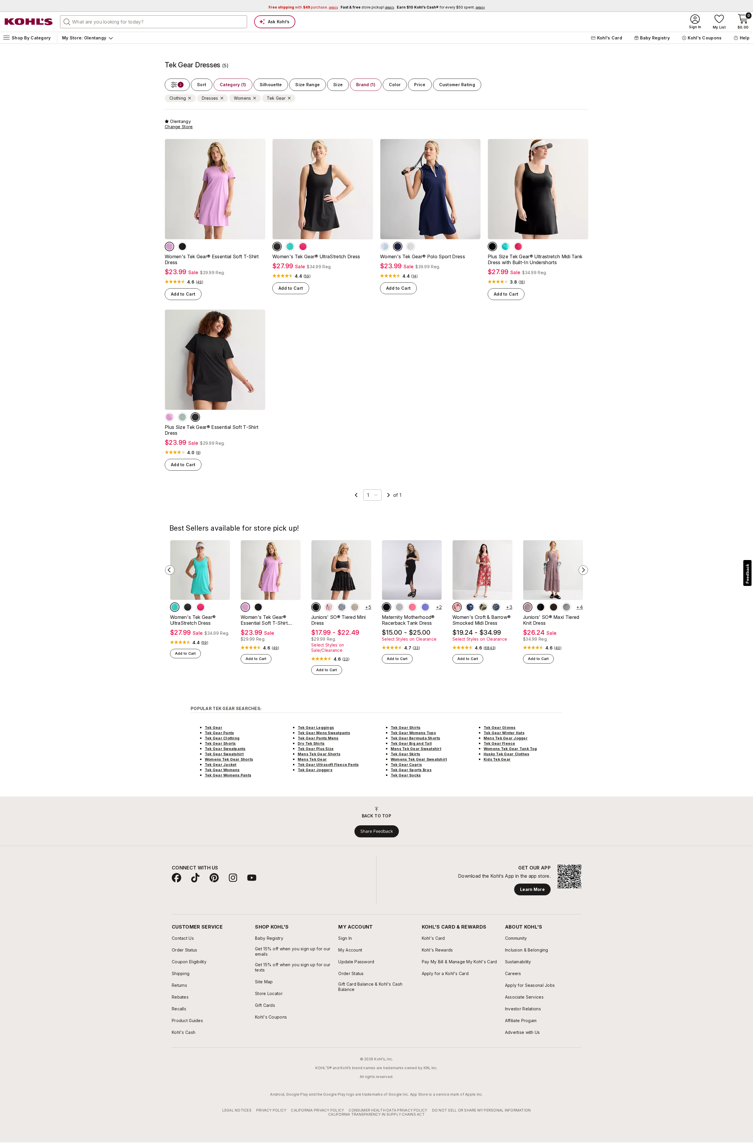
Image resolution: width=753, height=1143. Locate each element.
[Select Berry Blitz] (303, 246)
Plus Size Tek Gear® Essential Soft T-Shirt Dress (211, 430)
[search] (67, 21)
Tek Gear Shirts (406, 727)
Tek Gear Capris (406, 764)
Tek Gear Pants (219, 733)
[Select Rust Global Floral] (457, 607)
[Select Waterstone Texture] (182, 417)
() (199, 282)
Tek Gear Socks (406, 775)
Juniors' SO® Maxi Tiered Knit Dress (551, 620)
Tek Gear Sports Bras (411, 770)
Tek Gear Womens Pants (228, 775)
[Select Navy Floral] (341, 607)
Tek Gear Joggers (315, 770)
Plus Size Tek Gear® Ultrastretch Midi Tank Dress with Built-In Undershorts (535, 259)
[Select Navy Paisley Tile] (470, 607)
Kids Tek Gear (497, 759)
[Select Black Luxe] (540, 607)
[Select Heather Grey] (399, 607)
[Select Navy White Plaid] (566, 607)
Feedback (747, 574)
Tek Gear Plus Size (316, 749)
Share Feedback (376, 831)
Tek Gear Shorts (220, 743)
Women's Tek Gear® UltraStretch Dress (316, 256)
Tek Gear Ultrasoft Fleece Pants (328, 764)
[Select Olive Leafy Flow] (483, 607)
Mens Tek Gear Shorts (319, 754)
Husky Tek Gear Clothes (506, 754)
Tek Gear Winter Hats (504, 733)
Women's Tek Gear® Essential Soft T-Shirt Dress (212, 259)
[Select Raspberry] (412, 607)
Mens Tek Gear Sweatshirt (416, 749)
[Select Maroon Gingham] (527, 607)
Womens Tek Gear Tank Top (510, 749)
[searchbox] (153, 21)
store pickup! (367, 7)
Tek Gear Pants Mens (318, 738)
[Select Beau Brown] (553, 607)
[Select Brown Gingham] (354, 607)
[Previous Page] (356, 495)
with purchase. (303, 7)
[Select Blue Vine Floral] (496, 607)
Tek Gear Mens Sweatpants (324, 733)
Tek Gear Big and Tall (411, 743)
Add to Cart (183, 293)
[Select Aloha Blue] (290, 246)
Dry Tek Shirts (311, 743)
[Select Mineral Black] (182, 246)
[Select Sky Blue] (384, 246)
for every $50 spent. (441, 7)
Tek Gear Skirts (405, 754)
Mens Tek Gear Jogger (506, 738)
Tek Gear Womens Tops (413, 733)
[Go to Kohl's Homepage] (29, 21)
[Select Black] (386, 607)
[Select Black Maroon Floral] (316, 607)
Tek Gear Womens (222, 770)
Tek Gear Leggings (316, 727)
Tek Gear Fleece (499, 743)
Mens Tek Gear (312, 759)
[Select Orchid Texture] (169, 246)
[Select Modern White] (410, 246)
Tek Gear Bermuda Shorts (415, 738)
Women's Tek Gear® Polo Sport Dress (422, 256)
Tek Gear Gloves (500, 727)
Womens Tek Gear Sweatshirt (419, 759)
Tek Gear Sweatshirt (224, 754)
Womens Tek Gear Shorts (229, 759)
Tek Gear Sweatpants (225, 749)
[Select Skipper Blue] (425, 607)
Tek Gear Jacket (220, 764)
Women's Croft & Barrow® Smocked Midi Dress (481, 620)
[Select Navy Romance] (397, 246)
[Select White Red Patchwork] (329, 607)
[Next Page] (388, 495)
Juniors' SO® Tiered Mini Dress (338, 620)
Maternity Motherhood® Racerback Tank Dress (408, 620)
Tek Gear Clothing (222, 738)
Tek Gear (213, 727)
